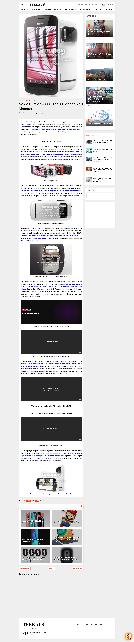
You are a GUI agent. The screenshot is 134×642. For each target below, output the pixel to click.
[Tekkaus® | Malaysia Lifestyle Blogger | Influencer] (37, 5)
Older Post (77, 568)
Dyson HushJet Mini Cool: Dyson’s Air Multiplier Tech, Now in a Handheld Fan (102, 180)
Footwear (59, 9)
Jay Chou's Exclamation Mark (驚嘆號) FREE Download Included (97, 98)
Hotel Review (86, 9)
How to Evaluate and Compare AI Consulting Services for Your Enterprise (102, 159)
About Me (25, 9)
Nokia (34, 100)
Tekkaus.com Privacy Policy (99, 124)
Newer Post (24, 568)
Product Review (72, 9)
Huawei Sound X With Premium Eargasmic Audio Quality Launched (65, 558)
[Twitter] (93, 4)
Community (36, 9)
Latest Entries (93, 135)
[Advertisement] (100, 215)
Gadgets (48, 9)
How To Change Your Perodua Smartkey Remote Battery (99, 31)
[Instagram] (96, 4)
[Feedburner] (89, 4)
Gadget (28, 100)
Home (20, 100)
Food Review (98, 9)
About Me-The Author (97, 79)
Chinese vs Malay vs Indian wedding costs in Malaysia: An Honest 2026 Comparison (103, 169)
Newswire (110, 9)
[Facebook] (99, 4)
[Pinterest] (82, 4)
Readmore (89, 38)
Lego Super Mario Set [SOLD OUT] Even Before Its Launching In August (66, 522)
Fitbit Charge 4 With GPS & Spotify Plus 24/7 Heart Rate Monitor (33, 558)
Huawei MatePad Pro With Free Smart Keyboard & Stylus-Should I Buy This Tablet (67, 539)
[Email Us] (128, 636)
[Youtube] (86, 4)
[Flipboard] (79, 4)
